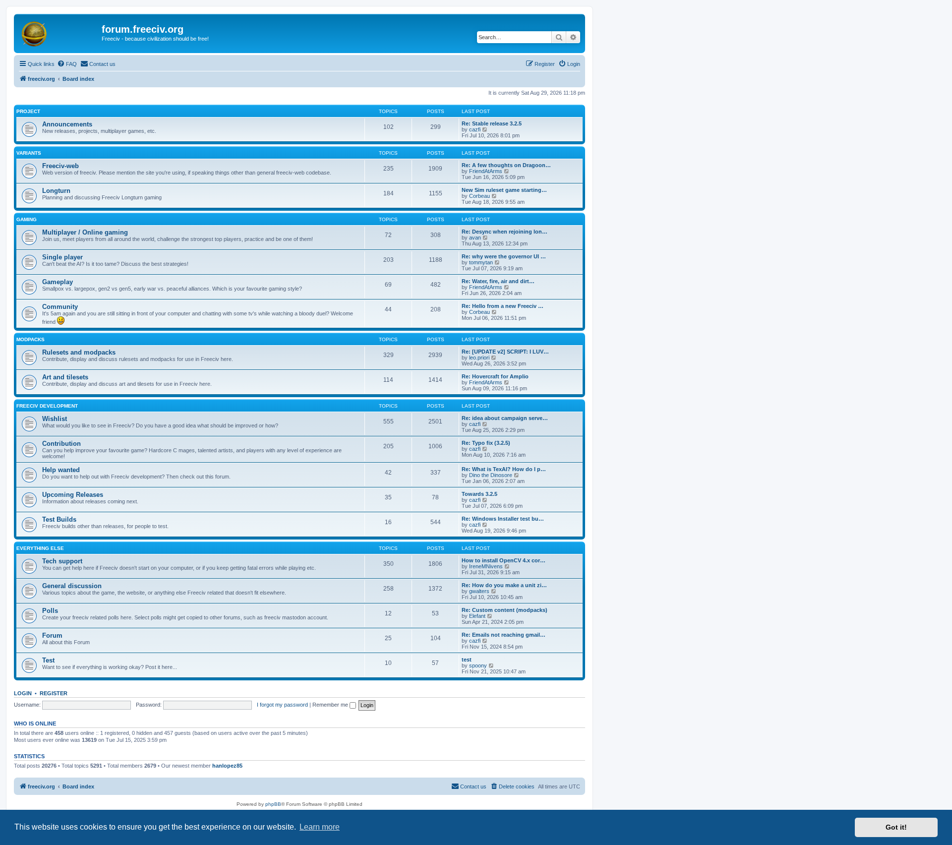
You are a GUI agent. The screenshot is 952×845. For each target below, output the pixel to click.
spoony (478, 665)
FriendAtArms (485, 171)
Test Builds (59, 519)
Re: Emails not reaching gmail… (503, 635)
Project (28, 111)
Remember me (331, 705)
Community (60, 306)
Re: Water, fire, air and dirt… (498, 281)
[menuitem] (67, 64)
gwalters (479, 591)
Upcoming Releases (72, 494)
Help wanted (61, 470)
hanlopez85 (227, 766)
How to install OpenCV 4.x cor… (503, 560)
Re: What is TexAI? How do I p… (504, 469)
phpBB (273, 804)
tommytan (481, 262)
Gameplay (57, 282)
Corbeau (479, 196)
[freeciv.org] (59, 32)
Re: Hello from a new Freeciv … (502, 306)
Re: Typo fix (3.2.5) (486, 443)
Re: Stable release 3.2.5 (492, 123)
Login (23, 693)
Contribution (61, 443)
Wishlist (54, 418)
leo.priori (479, 358)
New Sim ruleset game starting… (504, 190)
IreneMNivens (486, 566)
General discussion (72, 586)
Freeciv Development (47, 406)
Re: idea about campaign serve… (505, 418)
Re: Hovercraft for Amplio (495, 376)
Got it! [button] (896, 827)
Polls (50, 610)
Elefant (477, 616)
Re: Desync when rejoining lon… (504, 232)
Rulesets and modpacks (79, 352)
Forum (52, 635)
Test (48, 660)
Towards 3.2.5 (479, 494)
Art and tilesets (65, 377)
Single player (62, 257)
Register (53, 693)
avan (475, 238)
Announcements (67, 124)
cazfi (474, 129)
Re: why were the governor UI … (504, 256)
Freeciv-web (60, 166)
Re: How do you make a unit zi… (504, 585)
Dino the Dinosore (490, 475)
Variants (28, 153)
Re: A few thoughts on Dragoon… (506, 165)
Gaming (26, 219)
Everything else (40, 548)
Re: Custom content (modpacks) (504, 610)
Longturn (56, 190)
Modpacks (30, 339)
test (467, 660)
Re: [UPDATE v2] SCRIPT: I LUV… (505, 352)
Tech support (62, 561)
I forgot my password (282, 705)
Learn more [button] (319, 827)
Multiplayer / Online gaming (85, 232)
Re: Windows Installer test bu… (503, 519)
